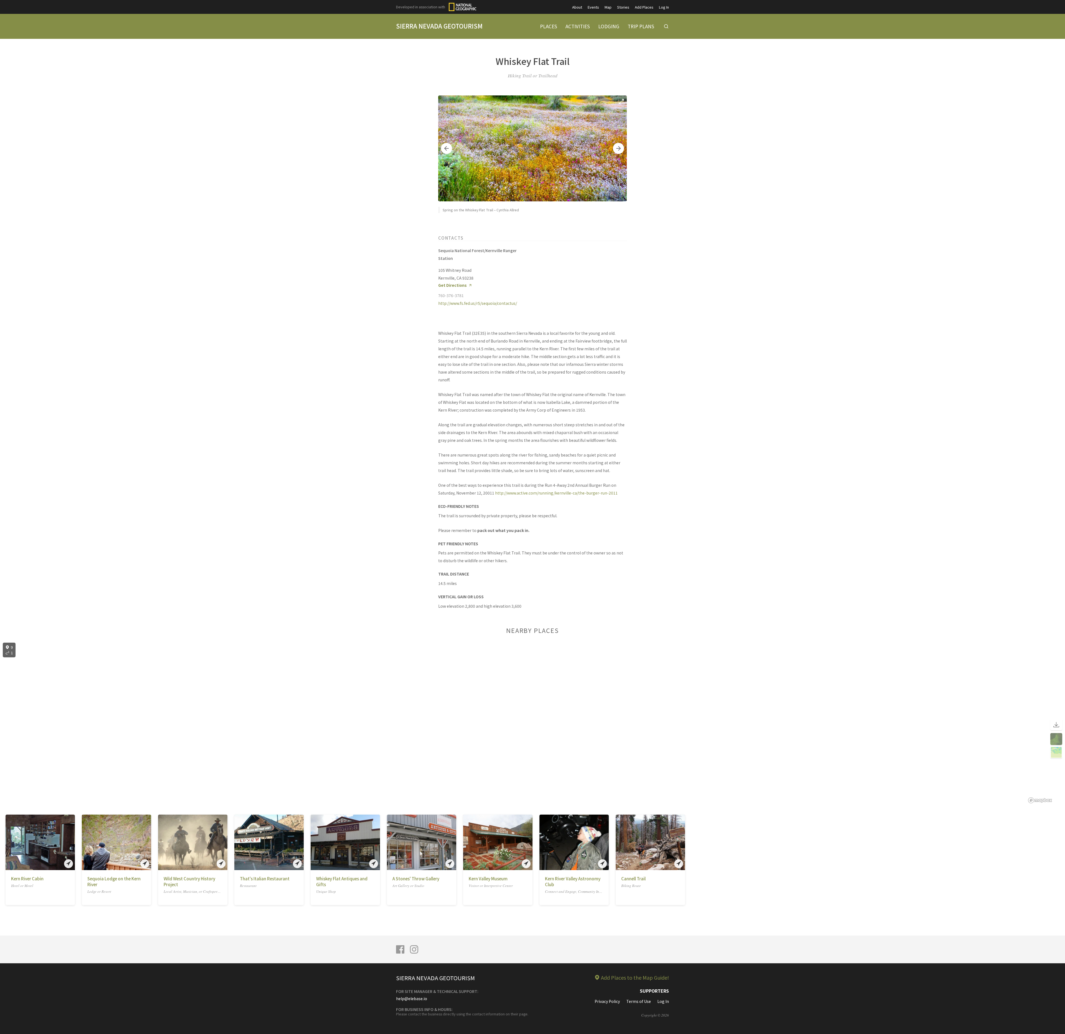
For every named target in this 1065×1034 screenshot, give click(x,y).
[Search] (666, 26)
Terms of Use (638, 1001)
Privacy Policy (607, 1001)
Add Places (644, 7)
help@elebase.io (411, 998)
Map (608, 7)
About (577, 7)
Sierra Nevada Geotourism (439, 26)
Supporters (654, 990)
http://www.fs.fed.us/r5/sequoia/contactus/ (477, 303)
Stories (623, 7)
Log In (664, 7)
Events (593, 7)
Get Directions (452, 285)
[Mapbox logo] (1040, 800)
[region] (532, 723)
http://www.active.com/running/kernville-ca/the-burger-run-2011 (556, 493)
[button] (446, 148)
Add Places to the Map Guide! (635, 977)
